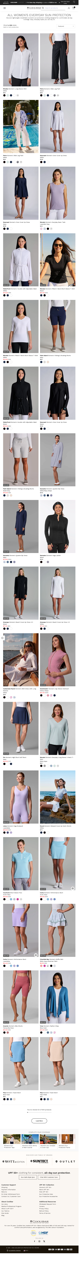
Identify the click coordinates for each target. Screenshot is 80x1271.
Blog (2, 1215)
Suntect (21, 2)
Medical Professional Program (11, 1206)
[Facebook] (34, 1241)
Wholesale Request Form (47, 1204)
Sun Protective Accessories (48, 1196)
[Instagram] (39, 1241)
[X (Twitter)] (44, 1241)
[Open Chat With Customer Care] (74, 1)
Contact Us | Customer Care (10, 1196)
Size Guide (5, 1213)
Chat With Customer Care (49, 1177)
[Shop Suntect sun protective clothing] (39, 1161)
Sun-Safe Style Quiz (28, 1177)
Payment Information (8, 1189)
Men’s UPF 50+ (44, 1189)
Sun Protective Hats (46, 1194)
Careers (41, 1206)
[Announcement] (41, 3)
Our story (4, 1204)
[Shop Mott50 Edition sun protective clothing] (13, 1161)
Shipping (4, 1187)
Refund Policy (44, 1211)
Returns (4, 1192)
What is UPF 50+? (7, 1208)
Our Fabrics (5, 1211)
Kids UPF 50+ (43, 1192)
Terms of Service (44, 1213)
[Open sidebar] (2, 638)
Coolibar (14, 2)
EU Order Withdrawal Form (10, 1194)
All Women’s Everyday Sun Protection (39, 15)
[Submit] (43, 8)
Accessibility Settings (15, 1250)
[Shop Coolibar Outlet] (65, 1161)
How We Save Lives (65, 2)
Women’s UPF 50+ (45, 1187)
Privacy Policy (43, 1208)
